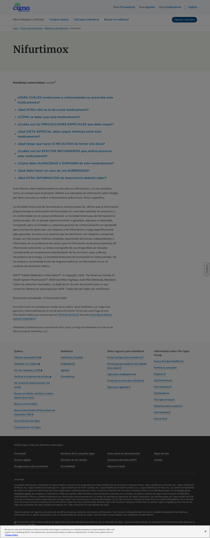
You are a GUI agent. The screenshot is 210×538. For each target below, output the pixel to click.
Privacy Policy (11, 535)
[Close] (205, 531)
